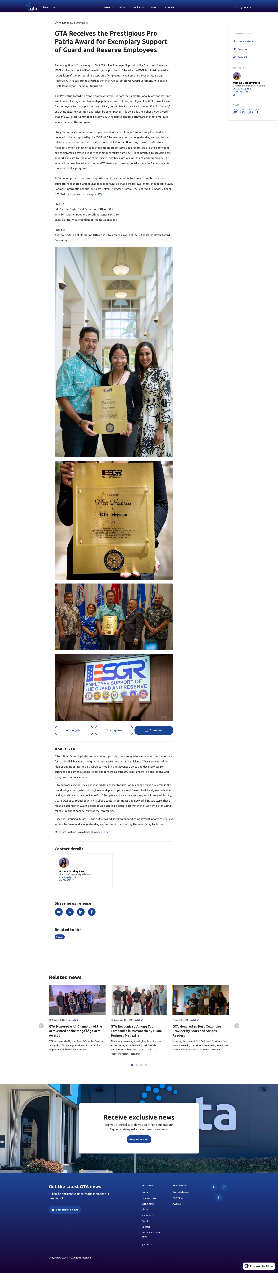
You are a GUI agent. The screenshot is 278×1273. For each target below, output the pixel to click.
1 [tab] (132, 1065)
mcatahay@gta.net (68, 877)
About (122, 7)
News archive (149, 1198)
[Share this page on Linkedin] (81, 912)
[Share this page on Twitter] (70, 912)
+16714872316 (66, 880)
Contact (169, 7)
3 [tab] (141, 1065)
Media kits (138, 7)
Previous (41, 1025)
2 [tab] (137, 1065)
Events (155, 7)
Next (236, 1025)
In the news (148, 1203)
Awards (59, 937)
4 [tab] (146, 1065)
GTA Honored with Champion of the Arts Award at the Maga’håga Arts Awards (75, 1030)
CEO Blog (177, 1198)
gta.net (245, 7)
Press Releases (180, 1192)
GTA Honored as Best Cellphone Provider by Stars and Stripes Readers (196, 1030)
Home (145, 1192)
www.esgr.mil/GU (92, 194)
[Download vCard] (106, 859)
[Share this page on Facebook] (92, 912)
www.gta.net (102, 831)
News (107, 7)
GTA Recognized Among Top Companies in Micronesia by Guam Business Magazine (136, 1030)
